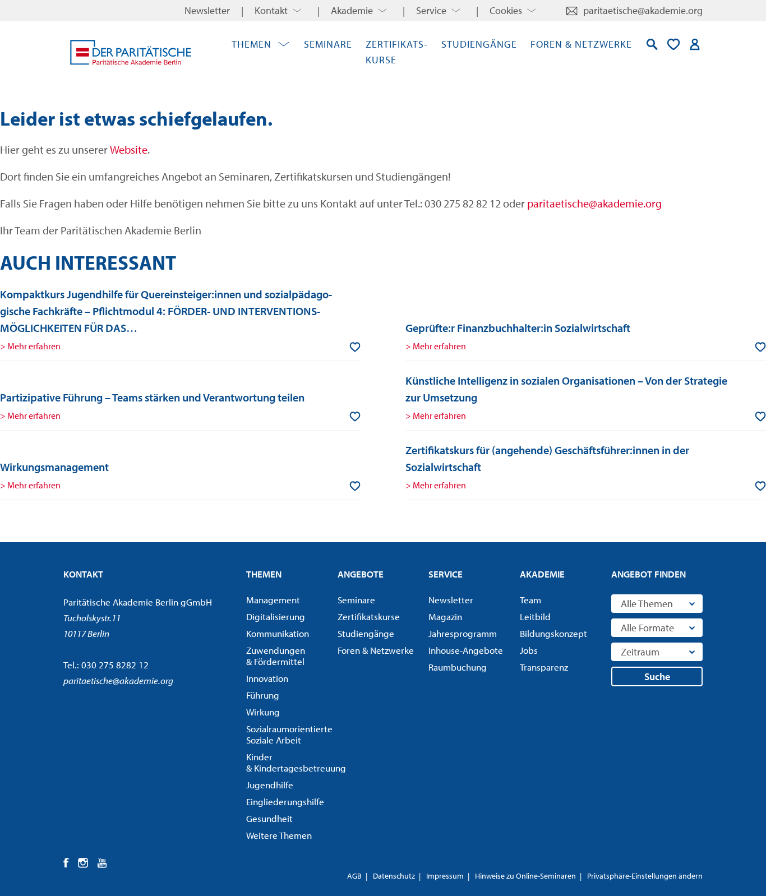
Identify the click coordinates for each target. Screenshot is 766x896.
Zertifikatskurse (369, 616)
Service (431, 10)
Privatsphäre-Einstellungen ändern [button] (645, 876)
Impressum (445, 876)
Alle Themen (647, 603)
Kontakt (271, 10)
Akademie (352, 10)
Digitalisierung (275, 616)
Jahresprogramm (462, 633)
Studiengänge (479, 44)
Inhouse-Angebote (465, 650)
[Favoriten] (673, 44)
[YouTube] (102, 863)
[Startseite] (130, 52)
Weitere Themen (279, 835)
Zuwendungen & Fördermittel (275, 656)
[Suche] (652, 44)
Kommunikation (277, 633)
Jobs (529, 650)
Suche (657, 676)
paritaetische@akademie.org (643, 10)
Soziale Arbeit (288, 734)
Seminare (328, 44)
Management (273, 600)
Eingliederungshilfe (285, 801)
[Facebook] (66, 863)
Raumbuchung (457, 667)
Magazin (445, 616)
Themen (251, 44)
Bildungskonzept (553, 633)
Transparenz (544, 667)
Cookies (506, 10)
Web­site (128, 149)
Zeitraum (640, 651)
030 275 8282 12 (115, 665)
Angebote (361, 574)
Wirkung (263, 712)
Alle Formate (647, 627)
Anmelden (695, 44)
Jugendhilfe (269, 785)
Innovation (267, 678)
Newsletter (207, 10)
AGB (354, 876)
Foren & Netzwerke (581, 44)
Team (530, 600)
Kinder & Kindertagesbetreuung (288, 762)
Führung (262, 695)
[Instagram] (83, 863)
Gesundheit (269, 818)
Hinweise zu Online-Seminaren (525, 876)
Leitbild (535, 616)
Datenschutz (394, 876)
